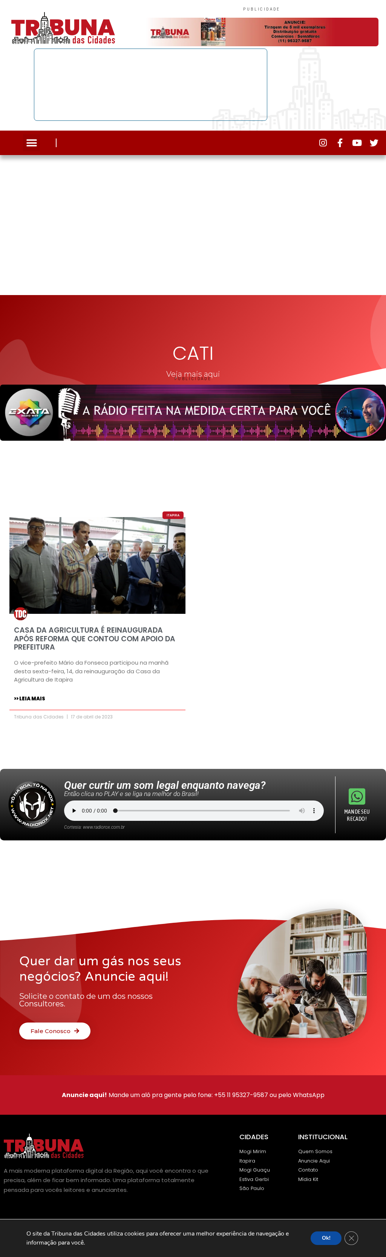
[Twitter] (374, 142)
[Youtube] (357, 142)
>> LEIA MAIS (29, 698)
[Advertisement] (193, 222)
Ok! (326, 1238)
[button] (31, 142)
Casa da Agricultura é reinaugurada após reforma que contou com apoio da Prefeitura (94, 639)
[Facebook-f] (340, 142)
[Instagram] (323, 142)
